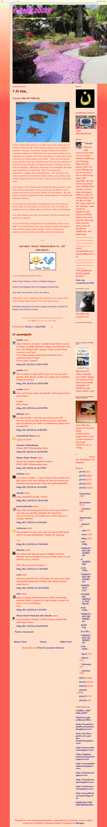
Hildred (20, 474)
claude (19, 493)
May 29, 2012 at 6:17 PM (31, 468)
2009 (83, 686)
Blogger (80, 823)
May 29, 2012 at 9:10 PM (31, 487)
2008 (83, 690)
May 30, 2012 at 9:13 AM (31, 522)
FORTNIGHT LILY (85, 588)
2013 (82, 483)
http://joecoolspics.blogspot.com (85, 748)
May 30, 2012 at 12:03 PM (32, 588)
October (85, 508)
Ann (18, 593)
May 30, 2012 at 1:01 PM (31, 609)
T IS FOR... (84, 543)
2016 (82, 471)
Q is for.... (86, 631)
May (84, 538)
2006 (83, 700)
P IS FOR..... (85, 647)
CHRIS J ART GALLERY (83, 711)
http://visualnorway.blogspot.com (85, 780)
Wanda (20, 414)
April (84, 654)
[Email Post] (51, 326)
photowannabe (24, 506)
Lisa (18, 574)
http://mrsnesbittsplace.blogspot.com (85, 766)
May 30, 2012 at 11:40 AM (32, 544)
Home (43, 641)
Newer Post (20, 641)
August (85, 524)
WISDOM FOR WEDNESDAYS (84, 803)
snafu (19, 340)
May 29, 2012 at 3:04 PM (31, 408)
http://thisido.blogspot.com (85, 773)
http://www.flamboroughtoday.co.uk (85, 795)
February (86, 664)
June (84, 534)
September (85, 517)
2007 (83, 696)
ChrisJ (88, 143)
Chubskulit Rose (25, 435)
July (84, 530)
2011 (82, 678)
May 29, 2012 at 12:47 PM (31, 364)
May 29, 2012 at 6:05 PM (31, 452)
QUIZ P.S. (83, 626)
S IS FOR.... (84, 569)
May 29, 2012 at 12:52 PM (32, 383)
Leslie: (19, 389)
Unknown (21, 528)
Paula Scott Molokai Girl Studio (34, 615)
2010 (83, 682)
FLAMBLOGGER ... (34, 11)
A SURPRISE (85, 561)
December (84, 493)
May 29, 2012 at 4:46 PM (31, 430)
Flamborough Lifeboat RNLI (83, 718)
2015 (82, 475)
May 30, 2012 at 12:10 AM (32, 500)
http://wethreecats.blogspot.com (85, 787)
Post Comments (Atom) (50, 647)
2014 (82, 479)
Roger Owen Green (26, 457)
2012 (82, 487)
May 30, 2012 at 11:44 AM (31, 569)
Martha (20, 550)
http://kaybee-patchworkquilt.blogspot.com (85, 756)
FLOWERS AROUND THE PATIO (85, 599)
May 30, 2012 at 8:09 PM (32, 626)
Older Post (65, 641)
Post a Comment (24, 632)
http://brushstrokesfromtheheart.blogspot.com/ (85, 726)
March (84, 658)
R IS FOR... (84, 608)
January (85, 670)
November (84, 502)
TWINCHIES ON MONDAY (85, 552)
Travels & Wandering (27, 445)
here (33, 321)
